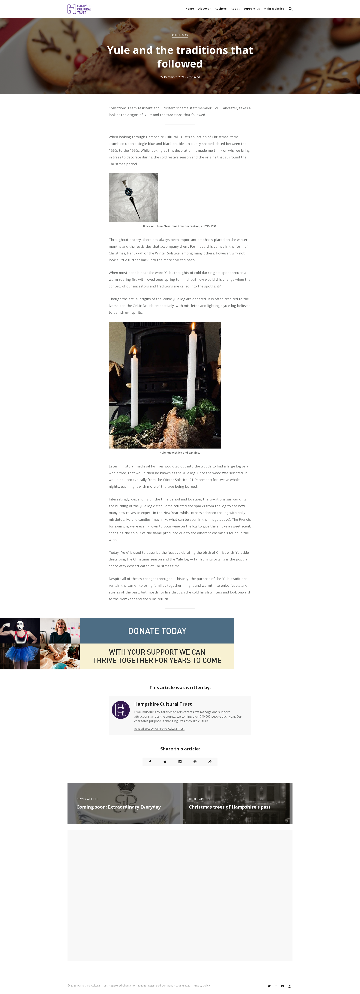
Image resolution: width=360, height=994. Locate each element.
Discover (204, 8)
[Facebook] (276, 986)
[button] (290, 9)
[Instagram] (289, 986)
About (235, 8)
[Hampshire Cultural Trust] (121, 716)
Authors (221, 8)
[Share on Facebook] (150, 762)
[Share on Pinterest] (195, 762)
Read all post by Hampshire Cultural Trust (159, 728)
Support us (252, 8)
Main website (274, 8)
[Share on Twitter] (165, 762)
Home (189, 8)
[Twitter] (269, 986)
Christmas (180, 35)
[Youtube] (282, 986)
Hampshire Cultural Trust (163, 704)
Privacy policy (202, 985)
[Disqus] (180, 895)
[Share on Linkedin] (180, 762)
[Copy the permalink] (210, 762)
